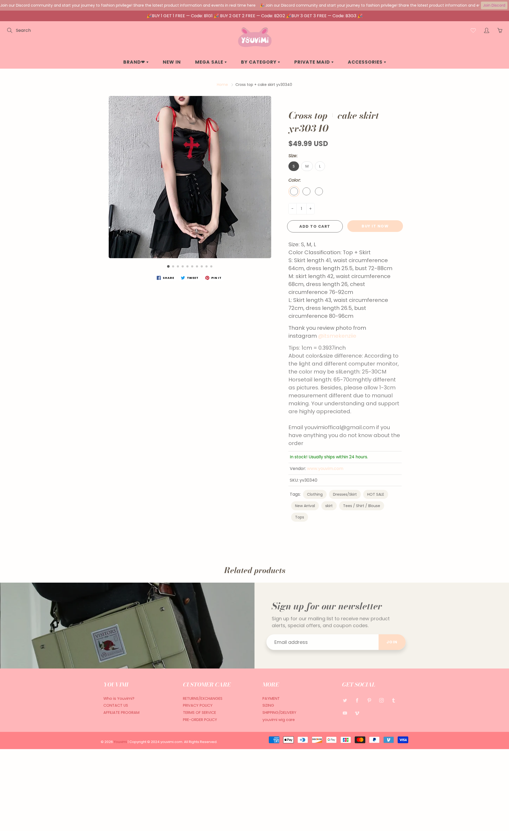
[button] (168, 266)
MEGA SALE (210, 62)
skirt (329, 505)
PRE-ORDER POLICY (200, 719)
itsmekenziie (339, 336)
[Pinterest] (369, 700)
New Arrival (305, 505)
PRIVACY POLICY (198, 705)
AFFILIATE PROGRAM (121, 712)
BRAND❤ (134, 62)
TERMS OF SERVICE (199, 712)
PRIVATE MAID (312, 62)
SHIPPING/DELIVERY (279, 712)
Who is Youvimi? (118, 698)
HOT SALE (375, 494)
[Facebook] (357, 700)
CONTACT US (115, 705)
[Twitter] (344, 700)
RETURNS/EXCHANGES (202, 698)
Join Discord (494, 5)
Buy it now (375, 226)
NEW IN (172, 62)
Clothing (315, 494)
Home (222, 84)
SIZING (268, 705)
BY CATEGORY (259, 62)
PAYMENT (271, 698)
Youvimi (121, 741)
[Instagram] (381, 700)
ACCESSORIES (366, 62)
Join (392, 642)
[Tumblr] (393, 700)
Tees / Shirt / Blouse (361, 505)
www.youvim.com (325, 468)
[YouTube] (344, 713)
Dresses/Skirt (345, 494)
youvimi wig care (278, 719)
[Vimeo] (357, 713)
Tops (299, 517)
